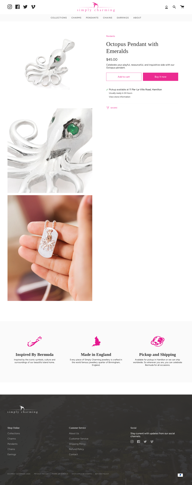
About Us (74, 433)
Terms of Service (60, 474)
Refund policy (102, 474)
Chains (11, 449)
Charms (12, 438)
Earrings (12, 454)
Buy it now (160, 76)
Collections (14, 433)
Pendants (110, 36)
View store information (119, 97)
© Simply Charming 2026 (19, 474)
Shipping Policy (77, 443)
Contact (73, 454)
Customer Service (78, 438)
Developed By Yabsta (82, 474)
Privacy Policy (41, 474)
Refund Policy (76, 449)
